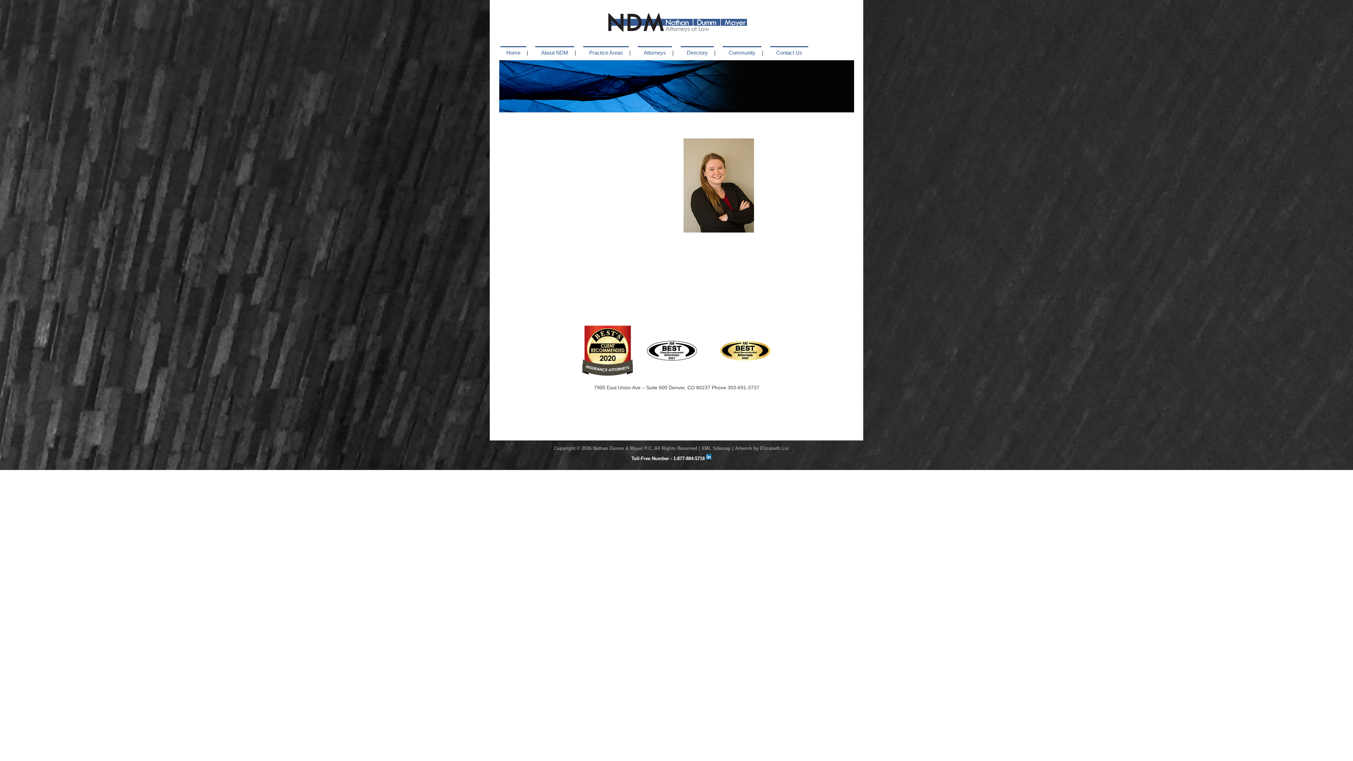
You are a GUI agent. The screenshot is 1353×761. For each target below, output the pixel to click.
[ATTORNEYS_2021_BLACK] (672, 343)
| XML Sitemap (715, 448)
